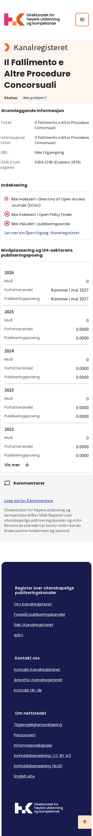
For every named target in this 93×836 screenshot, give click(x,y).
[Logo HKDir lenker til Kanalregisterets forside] (35, 19)
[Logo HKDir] (46, 808)
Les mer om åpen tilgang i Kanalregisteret (42, 232)
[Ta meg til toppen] (84, 822)
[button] (46, 465)
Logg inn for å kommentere (28, 500)
